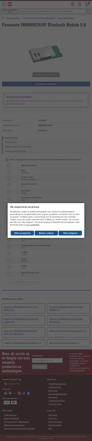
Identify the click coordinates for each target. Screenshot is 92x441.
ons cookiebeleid (32, 225)
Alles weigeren (70, 233)
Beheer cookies (46, 233)
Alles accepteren (22, 233)
